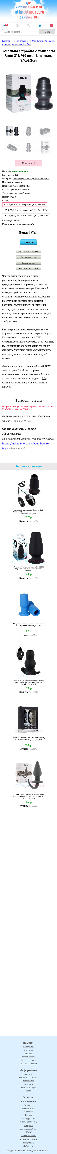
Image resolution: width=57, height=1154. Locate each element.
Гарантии (28, 1074)
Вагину (28, 1115)
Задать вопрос (28, 263)
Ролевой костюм (28, 1135)
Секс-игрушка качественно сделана (22, 329)
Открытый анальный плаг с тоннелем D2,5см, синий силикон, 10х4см (28, 625)
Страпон (28, 1111)
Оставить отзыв (28, 257)
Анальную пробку (28, 1121)
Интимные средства (28, 1139)
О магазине (28, 1080)
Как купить (28, 1046)
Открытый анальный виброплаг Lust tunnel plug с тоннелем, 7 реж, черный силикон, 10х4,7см (28, 512)
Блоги (28, 1090)
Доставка (28, 1050)
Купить (28, 242)
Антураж (28, 1125)
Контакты (28, 1084)
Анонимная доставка (28, 1077)
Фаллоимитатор (28, 1108)
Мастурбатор (28, 1118)
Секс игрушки (28, 1101)
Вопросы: (28, 163)
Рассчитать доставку (28, 251)
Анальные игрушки (22, 382)
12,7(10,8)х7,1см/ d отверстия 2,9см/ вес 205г (26, 215)
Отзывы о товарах (28, 1063)
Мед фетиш (37, 41)
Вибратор (28, 1105)
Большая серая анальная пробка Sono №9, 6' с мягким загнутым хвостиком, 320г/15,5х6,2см (28, 796)
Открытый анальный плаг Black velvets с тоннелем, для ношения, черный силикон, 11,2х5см (28, 682)
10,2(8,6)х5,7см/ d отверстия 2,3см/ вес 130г (25, 210)
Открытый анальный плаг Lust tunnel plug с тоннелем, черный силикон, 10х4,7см (28, 569)
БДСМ (29, 1132)
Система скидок (28, 1060)
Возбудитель (28, 1142)
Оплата (28, 1053)
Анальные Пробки (21, 44)
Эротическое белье (29, 1129)
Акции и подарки (28, 1087)
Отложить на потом (28, 268)
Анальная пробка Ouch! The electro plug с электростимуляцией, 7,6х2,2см (29, 739)
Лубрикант (28, 1146)
